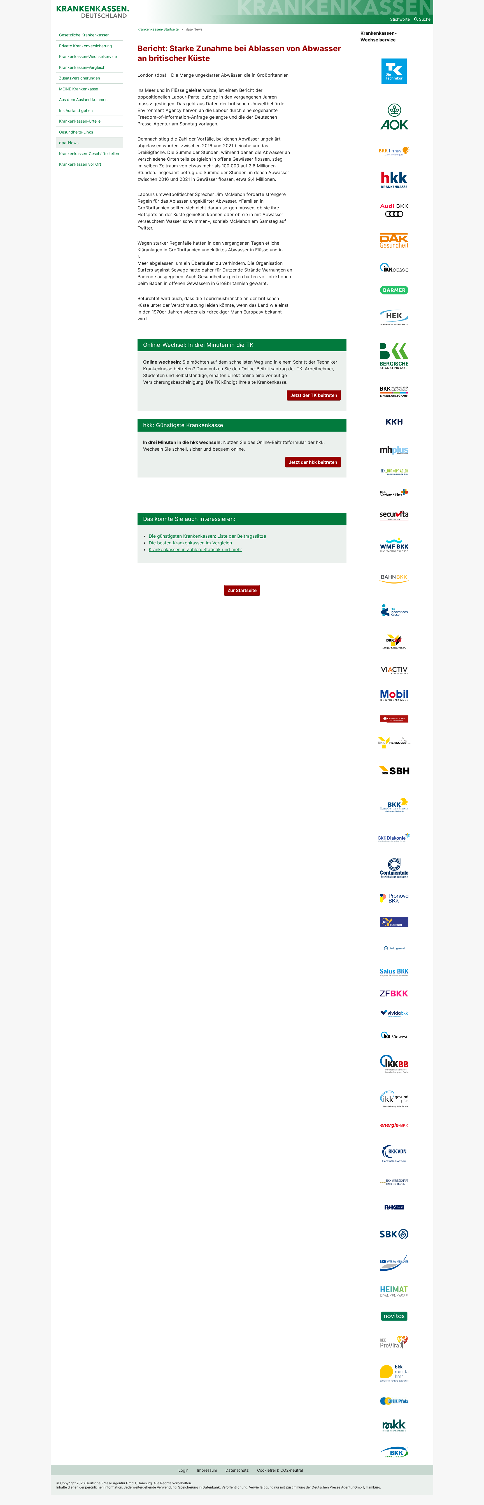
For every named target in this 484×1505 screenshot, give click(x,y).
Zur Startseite (242, 590)
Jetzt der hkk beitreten (313, 462)
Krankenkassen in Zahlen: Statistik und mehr (195, 549)
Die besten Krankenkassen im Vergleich (190, 543)
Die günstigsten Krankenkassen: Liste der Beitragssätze (207, 536)
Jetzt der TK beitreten (313, 395)
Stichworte (400, 19)
